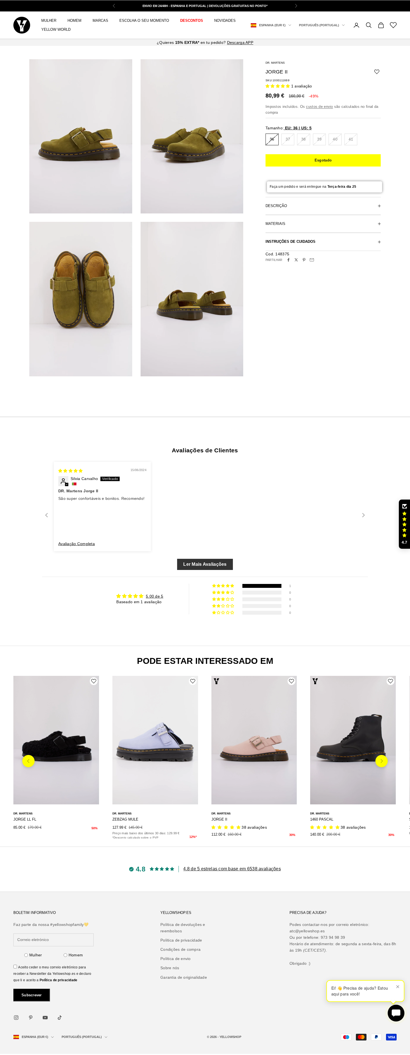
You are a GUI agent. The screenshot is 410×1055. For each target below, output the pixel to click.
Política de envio (175, 958)
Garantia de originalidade (183, 977)
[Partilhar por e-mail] (312, 260)
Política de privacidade (58, 980)
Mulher (35, 955)
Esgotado (323, 160)
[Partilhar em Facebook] (288, 260)
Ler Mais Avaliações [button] (204, 564)
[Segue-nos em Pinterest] (30, 1017)
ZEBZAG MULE (125, 819)
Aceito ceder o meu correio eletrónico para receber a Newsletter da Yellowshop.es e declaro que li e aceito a (52, 973)
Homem (76, 955)
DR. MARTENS (275, 62)
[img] (70, 471)
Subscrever (31, 995)
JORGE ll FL (24, 819)
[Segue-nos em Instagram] (16, 1017)
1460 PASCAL (321, 819)
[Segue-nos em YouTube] (45, 1017)
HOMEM (74, 20)
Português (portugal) (319, 25)
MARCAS (100, 20)
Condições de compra (180, 949)
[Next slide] (363, 515)
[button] (278, 86)
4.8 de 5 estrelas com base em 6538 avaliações (232, 868)
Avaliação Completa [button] (76, 543)
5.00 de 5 (154, 596)
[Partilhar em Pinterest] (304, 260)
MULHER (48, 20)
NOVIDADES (225, 20)
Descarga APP (240, 42)
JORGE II (219, 819)
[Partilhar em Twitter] (296, 260)
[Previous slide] (46, 515)
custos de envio (319, 106)
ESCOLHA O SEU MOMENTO (144, 20)
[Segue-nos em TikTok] (59, 1017)
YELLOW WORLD (56, 29)
